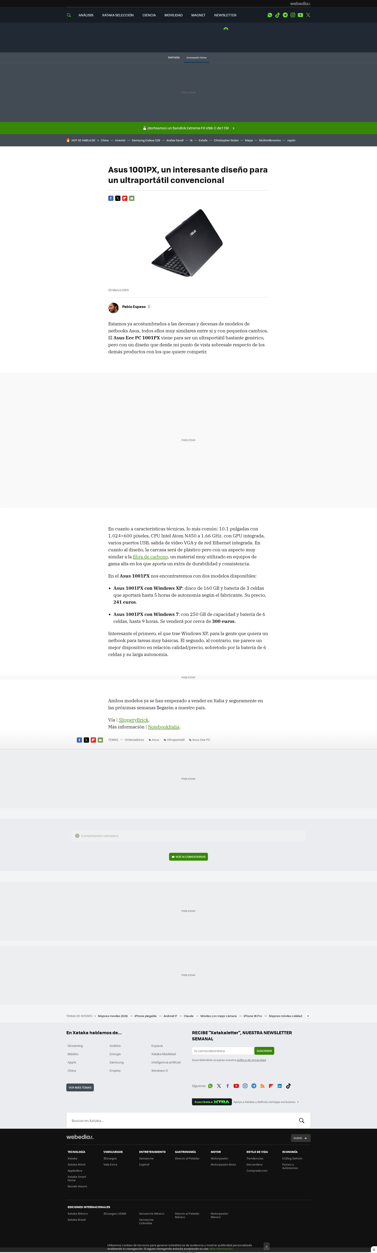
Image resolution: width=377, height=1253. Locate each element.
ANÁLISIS (86, 14)
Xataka (72, 1158)
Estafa (203, 140)
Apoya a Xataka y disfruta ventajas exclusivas (264, 1102)
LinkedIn (279, 1085)
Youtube (300, 15)
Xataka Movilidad (163, 1054)
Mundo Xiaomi (77, 1186)
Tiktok (277, 15)
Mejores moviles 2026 (113, 1016)
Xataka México (78, 1213)
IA (191, 140)
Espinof (144, 1164)
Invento (120, 140)
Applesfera (75, 1170)
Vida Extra (110, 1164)
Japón (291, 140)
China (105, 140)
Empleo (115, 1070)
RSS (262, 1085)
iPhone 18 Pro (253, 1016)
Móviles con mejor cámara (218, 1016)
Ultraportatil (176, 739)
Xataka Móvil (76, 1164)
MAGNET (198, 14)
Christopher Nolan (226, 140)
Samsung (117, 1062)
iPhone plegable (146, 1016)
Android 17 (171, 1016)
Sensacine (146, 1158)
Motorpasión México (219, 1215)
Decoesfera (254, 1164)
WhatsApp (269, 15)
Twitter (308, 15)
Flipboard (124, 198)
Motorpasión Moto (223, 1164)
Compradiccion (257, 1170)
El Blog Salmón (292, 1158)
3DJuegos (110, 1158)
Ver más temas (80, 1087)
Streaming (75, 1045)
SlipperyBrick (133, 720)
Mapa (249, 140)
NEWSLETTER (225, 14)
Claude (189, 1016)
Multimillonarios (270, 140)
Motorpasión (219, 1158)
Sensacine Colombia (146, 1221)
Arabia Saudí (174, 140)
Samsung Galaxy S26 (146, 140)
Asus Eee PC (201, 739)
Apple (72, 1062)
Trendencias (255, 1158)
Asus (155, 739)
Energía (115, 1054)
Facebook (110, 198)
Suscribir (264, 1051)
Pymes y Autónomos (290, 1166)
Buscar (302, 1120)
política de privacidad (251, 1060)
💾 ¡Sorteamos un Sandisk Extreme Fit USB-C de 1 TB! (185, 127)
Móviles (73, 1054)
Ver (191, 857)
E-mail (131, 198)
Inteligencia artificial (166, 1062)
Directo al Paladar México (187, 1215)
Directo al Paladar (187, 1158)
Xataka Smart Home (77, 1178)
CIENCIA (149, 14)
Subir (297, 1138)
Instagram (292, 15)
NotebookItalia (163, 727)
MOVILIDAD (174, 14)
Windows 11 (159, 1070)
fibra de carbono (150, 557)
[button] (136, 306)
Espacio (157, 1045)
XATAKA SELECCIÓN (118, 14)
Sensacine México (151, 1213)
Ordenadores (134, 739)
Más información (221, 1248)
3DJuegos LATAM (114, 1213)
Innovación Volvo (197, 57)
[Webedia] (300, 3)
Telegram (285, 15)
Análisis (115, 1045)
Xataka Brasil (77, 1219)
